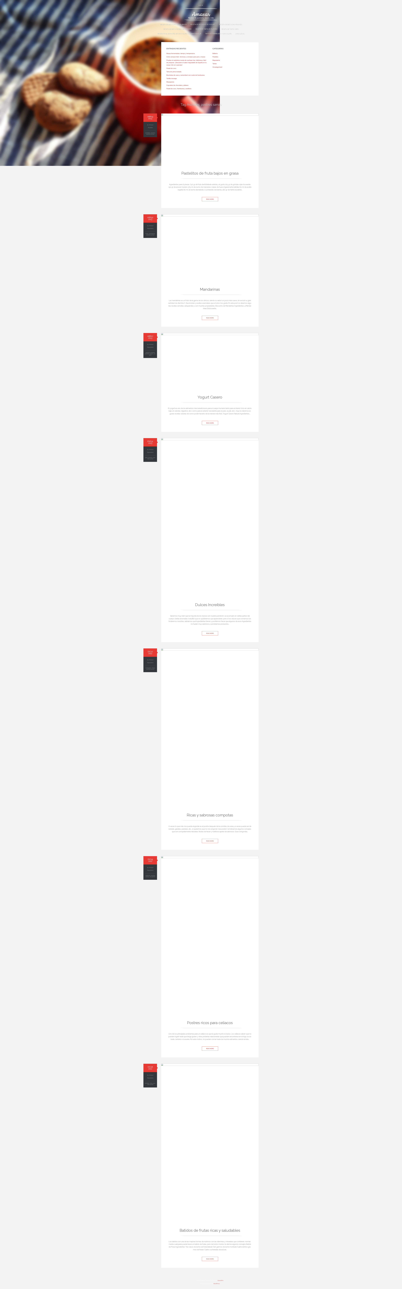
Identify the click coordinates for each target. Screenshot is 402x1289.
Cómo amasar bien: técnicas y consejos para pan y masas (185, 57)
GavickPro (220, 1280)
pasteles (147, 133)
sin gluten (152, 876)
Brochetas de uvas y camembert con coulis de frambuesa (185, 75)
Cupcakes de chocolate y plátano (177, 85)
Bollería (215, 53)
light (146, 457)
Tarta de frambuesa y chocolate (218, 34)
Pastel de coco (171, 68)
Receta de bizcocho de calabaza (173, 24)
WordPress (216, 1283)
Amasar (151, 125)
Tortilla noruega (171, 78)
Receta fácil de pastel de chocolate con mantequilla (179, 34)
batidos (147, 1083)
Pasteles (215, 57)
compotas (148, 668)
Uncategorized (217, 67)
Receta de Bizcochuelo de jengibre (177, 29)
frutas (153, 668)
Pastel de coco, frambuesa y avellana (178, 88)
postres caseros (150, 352)
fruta (146, 233)
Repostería (216, 60)
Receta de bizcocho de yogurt (202, 24)
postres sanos (150, 134)
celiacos (147, 875)
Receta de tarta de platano (206, 29)
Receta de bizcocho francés (230, 24)
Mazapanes (170, 82)
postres (153, 133)
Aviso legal (240, 34)
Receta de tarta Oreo (230, 29)
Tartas (215, 63)
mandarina (152, 233)
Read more (210, 199)
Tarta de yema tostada (173, 71)
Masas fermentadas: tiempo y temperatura (180, 53)
